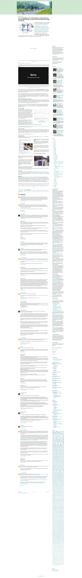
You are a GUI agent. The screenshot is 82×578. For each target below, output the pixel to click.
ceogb (57, 504)
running (59, 560)
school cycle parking (54, 500)
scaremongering (54, 295)
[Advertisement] (34, 488)
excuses (62, 445)
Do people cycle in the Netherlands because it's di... (58, 175)
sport (61, 484)
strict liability (59, 527)
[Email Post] (24, 189)
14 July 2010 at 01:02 (23, 390)
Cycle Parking (54, 253)
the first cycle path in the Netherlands (41, 295)
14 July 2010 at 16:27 (23, 427)
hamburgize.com (22, 392)
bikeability (63, 531)
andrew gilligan (59, 492)
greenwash (61, 552)
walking (63, 564)
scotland (56, 540)
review (61, 448)
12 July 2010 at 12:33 (23, 307)
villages (62, 485)
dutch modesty (60, 505)
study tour (62, 455)
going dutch (54, 457)
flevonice (57, 535)
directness (60, 439)
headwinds (61, 507)
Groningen (56, 255)
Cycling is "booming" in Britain (56, 311)
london (61, 442)
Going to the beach (56, 168)
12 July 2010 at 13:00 (23, 344)
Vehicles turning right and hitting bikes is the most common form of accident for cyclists (37, 261)
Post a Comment (21, 485)
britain (60, 432)
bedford (57, 516)
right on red (57, 559)
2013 (54, 150)
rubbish (53, 540)
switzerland (53, 485)
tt (63, 501)
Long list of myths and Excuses (56, 300)
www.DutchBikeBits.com (56, 395)
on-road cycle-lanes (55, 483)
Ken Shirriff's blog (55, 412)
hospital (63, 535)
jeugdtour (63, 508)
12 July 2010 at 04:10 (23, 218)
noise (59, 477)
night (54, 473)
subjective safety (54, 439)
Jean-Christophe (22, 301)
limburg (59, 509)
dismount (57, 520)
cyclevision (53, 519)
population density (57, 524)
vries (55, 543)
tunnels (57, 479)
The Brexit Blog (55, 404)
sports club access (54, 527)
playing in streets (59, 499)
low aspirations (59, 472)
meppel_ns (56, 556)
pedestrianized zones (55, 290)
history (58, 446)
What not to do (54, 275)
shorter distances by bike (60, 468)
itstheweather (53, 497)
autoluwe (53, 531)
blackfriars (54, 532)
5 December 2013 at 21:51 (23, 470)
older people (58, 473)
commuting (54, 443)
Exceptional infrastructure (55, 239)
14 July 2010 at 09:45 (23, 409)
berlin (60, 516)
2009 (54, 185)
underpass (61, 479)
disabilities (61, 504)
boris (61, 459)
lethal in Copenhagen (40, 96)
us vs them (56, 491)
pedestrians (53, 455)
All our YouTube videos (56, 358)
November (55, 156)
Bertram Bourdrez (28, 161)
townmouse (21, 278)
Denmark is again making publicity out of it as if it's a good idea (38, 132)
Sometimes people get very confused (58, 161)
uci (55, 564)
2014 (54, 149)
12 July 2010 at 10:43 (23, 264)
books (57, 532)
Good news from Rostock (57, 165)
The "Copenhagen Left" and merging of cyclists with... (58, 172)
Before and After (54, 227)
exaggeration (60, 461)
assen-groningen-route (57, 493)
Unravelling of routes (55, 224)
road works (57, 448)
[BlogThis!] (27, 189)
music (63, 472)
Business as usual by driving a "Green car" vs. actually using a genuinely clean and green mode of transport (60, 119)
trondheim (53, 542)
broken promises (54, 460)
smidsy (59, 500)
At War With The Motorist (56, 376)
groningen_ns (57, 507)
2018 (54, 145)
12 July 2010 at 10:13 (23, 255)
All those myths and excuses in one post (59, 68)
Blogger (43, 576)
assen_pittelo (53, 516)
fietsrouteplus (62, 475)
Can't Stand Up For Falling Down (57, 387)
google (57, 552)
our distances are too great (56, 306)
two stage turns (58, 542)
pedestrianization (54, 499)
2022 (54, 140)
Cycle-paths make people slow (57, 310)
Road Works (54, 258)
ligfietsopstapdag (54, 555)
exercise (56, 551)
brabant (63, 532)
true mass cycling (60, 501)
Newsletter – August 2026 (56, 410)
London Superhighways (55, 327)
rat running (59, 489)
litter (62, 509)
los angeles (58, 487)
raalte (53, 539)
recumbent (59, 438)
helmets (61, 467)
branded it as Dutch (41, 136)
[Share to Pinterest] (30, 189)
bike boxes (59, 531)
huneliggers (54, 447)
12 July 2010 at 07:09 (23, 239)
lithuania (58, 555)
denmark (61, 481)
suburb (61, 464)
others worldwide (56, 330)
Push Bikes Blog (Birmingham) (57, 363)
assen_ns (63, 493)
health (57, 467)
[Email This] (26, 189)
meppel (53, 556)
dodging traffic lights (61, 460)
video (55, 432)
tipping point (61, 563)
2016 (54, 147)
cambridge (60, 444)
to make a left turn (37, 297)
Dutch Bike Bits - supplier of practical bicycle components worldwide (57, 359)
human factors (62, 476)
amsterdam (57, 459)
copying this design (28, 136)
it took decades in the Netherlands (57, 307)
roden (60, 559)
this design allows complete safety (33, 179)
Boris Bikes (53, 329)
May (54, 179)
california (59, 547)
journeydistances (55, 509)
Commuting (53, 262)
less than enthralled (45, 22)
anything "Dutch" (56, 280)
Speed (53, 267)
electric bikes (57, 475)
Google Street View (40, 269)
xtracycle (62, 491)
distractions (61, 520)
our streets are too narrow (56, 303)
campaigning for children (58, 452)
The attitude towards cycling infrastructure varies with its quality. (59, 74)
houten (57, 496)
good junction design (56, 476)
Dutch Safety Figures (55, 201)
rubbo (56, 560)
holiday (58, 457)
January (55, 184)
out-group (62, 477)
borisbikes (53, 503)
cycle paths (61, 431)
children (53, 438)
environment (55, 461)
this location (21, 161)
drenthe (53, 445)
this (23, 386)
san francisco (62, 560)
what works (57, 434)
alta (55, 515)
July (54, 160)
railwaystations (54, 444)
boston (54, 547)
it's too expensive (55, 304)
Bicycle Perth (55, 374)
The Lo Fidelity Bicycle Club (57, 378)
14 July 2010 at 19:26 (23, 456)
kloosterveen (54, 472)
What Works (53, 215)
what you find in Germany (21, 111)
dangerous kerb (26, 60)
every (54, 535)
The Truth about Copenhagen (56, 314)
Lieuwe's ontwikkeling (55, 402)
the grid (62, 511)
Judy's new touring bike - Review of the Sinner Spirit (58, 177)
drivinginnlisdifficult (54, 505)
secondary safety (61, 540)
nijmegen (53, 523)
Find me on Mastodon (55, 349)
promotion (59, 447)
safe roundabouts (61, 483)
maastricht (62, 555)
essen (53, 551)
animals (61, 465)
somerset (56, 511)
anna (21, 248)
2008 (54, 186)
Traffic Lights (54, 230)
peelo (60, 523)
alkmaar (62, 544)
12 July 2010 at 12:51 (23, 335)
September (55, 158)
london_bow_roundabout (56, 536)
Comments (54, 354)
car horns (53, 548)
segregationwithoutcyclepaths (56, 449)
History (53, 225)
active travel (55, 544)
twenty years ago (28, 121)
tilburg (62, 528)
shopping (58, 455)
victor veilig (58, 564)
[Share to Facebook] (29, 189)
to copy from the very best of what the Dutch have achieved (40, 173)
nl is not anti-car (55, 477)
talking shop (55, 469)
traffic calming (58, 512)
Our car (55, 169)
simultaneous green (56, 484)
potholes (61, 524)
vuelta (59, 491)
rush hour (57, 464)
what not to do (20, 191)
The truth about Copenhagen (59, 89)
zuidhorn (58, 543)
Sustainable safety (54, 204)
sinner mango (59, 437)
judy (58, 451)
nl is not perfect (56, 441)
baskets (63, 480)
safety (61, 441)
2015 (54, 148)
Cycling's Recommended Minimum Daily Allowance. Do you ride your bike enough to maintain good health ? (60, 131)
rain (62, 499)
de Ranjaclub (55, 401)
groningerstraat (60, 471)
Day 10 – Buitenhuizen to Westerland (57, 393)
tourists (53, 564)
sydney (59, 511)
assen (53, 431)
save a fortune (37, 259)
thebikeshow (57, 563)
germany (53, 471)
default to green (59, 519)
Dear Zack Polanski (55, 419)
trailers (56, 501)
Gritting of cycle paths (55, 242)
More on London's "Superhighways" (58, 173)
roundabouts (54, 468)
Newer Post (19, 491)
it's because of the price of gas (57, 308)
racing (60, 443)
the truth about (54, 512)
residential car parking (57, 539)
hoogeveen (53, 508)
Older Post (48, 491)
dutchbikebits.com (54, 453)
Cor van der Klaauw (54, 492)
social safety (62, 451)
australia (61, 456)
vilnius (60, 564)
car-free (61, 503)
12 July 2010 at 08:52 (23, 245)
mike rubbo (60, 497)
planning (57, 433)
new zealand (56, 488)
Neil (20, 346)
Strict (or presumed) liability (55, 291)
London (53, 328)
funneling (54, 507)
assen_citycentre (60, 469)
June (54, 178)
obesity (60, 488)
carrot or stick (54, 451)
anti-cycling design (57, 480)
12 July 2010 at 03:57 (23, 211)
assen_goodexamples (55, 436)
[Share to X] (28, 189)
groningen (58, 445)
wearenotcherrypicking (55, 465)
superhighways (56, 456)
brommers (57, 503)
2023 (54, 139)
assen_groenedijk (60, 515)
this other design (42, 179)
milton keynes (60, 556)
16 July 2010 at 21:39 (23, 462)
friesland (53, 552)
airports (59, 544)
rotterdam (62, 539)
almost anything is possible (44, 341)
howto (58, 463)
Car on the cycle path (56, 170)
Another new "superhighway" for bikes (59, 162)
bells (56, 531)
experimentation (59, 551)
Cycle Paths (53, 219)
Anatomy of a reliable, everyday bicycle (60, 103)
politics (62, 473)
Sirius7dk (21, 203)
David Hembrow (22, 257)
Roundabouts (54, 234)
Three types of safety (59, 124)
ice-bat (60, 508)
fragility (53, 495)
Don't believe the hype (35, 445)
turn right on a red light (58, 233)
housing (57, 508)
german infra (61, 495)
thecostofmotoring (58, 528)
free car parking (57, 495)
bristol (62, 516)
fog (62, 551)
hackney (53, 496)
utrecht (53, 480)
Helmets (53, 294)
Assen (60, 255)
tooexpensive (58, 485)
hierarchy (60, 535)
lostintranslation (60, 453)
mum (61, 487)
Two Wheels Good (55, 385)
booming (60, 532)
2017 (54, 146)
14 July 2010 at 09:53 (23, 422)
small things (54, 442)
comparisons (58, 435)
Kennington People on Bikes (57, 380)
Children (53, 244)
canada (55, 481)
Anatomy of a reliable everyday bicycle (57, 265)
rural (61, 446)
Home (34, 491)
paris (58, 523)
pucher (56, 489)
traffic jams (62, 512)
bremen (56, 547)
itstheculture (61, 496)
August (55, 159)
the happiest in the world (59, 249)
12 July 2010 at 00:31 (23, 201)
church (56, 548)
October (55, 157)
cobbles (59, 548)
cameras (62, 547)
